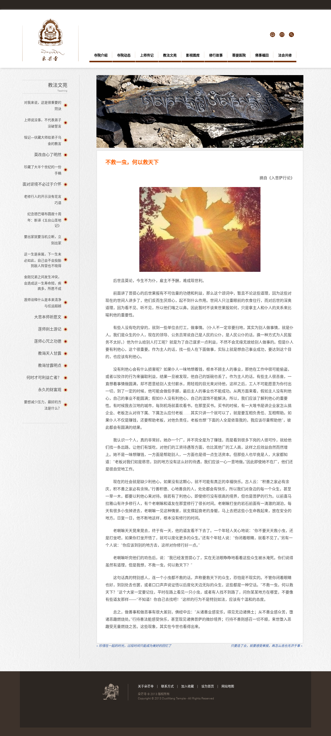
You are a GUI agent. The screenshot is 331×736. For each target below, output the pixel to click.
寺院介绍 (101, 55)
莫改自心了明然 (47, 154)
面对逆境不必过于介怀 (42, 184)
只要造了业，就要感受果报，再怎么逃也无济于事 (266, 646)
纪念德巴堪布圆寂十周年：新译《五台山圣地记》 (44, 219)
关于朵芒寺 (146, 686)
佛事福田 (262, 55)
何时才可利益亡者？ (43, 377)
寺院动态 (124, 55)
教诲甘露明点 (49, 365)
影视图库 (193, 55)
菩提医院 (239, 55)
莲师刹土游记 (49, 329)
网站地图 (227, 686)
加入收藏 (187, 686)
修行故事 (216, 55)
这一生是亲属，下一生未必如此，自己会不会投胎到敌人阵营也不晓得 (42, 260)
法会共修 (285, 55)
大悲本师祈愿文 (47, 317)
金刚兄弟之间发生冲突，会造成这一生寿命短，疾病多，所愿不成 (42, 282)
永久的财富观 (49, 389)
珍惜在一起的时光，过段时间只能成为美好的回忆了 (133, 646)
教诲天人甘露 (49, 353)
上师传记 (147, 55)
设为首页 (207, 686)
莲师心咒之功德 (47, 341)
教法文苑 (170, 55)
